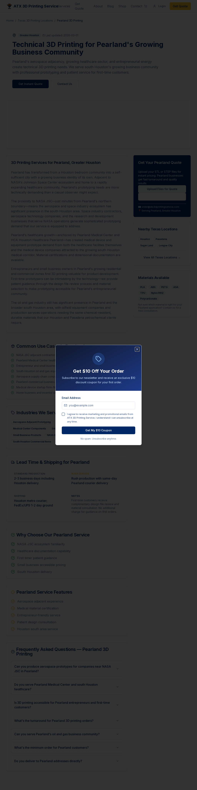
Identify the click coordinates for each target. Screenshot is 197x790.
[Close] (137, 349)
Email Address (71, 397)
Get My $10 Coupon (98, 430)
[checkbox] (63, 414)
